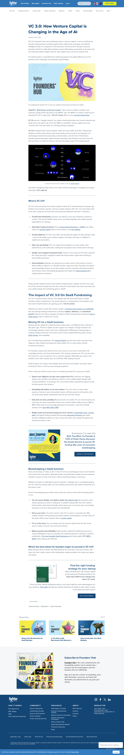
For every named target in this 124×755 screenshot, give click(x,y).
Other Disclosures (92, 737)
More (108, 11)
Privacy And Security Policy (54, 737)
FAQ (9, 714)
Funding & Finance (23, 11)
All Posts (11, 11)
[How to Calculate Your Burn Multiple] (91, 627)
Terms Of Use (39, 737)
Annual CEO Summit (37, 713)
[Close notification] (121, 744)
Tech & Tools (99, 11)
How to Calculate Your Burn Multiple (91, 639)
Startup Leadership (49, 11)
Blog (53, 729)
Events (78, 11)
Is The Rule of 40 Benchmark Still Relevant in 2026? (61, 639)
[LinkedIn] (109, 699)
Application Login (15, 737)
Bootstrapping (45, 606)
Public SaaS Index (58, 722)
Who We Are (77, 708)
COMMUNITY (35, 706)
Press (75, 716)
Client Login (27, 737)
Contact (76, 713)
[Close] (122, 752)
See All (103, 617)
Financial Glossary (58, 727)
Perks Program (35, 716)
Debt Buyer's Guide (58, 708)
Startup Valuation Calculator (57, 718)
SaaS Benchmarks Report (60, 724)
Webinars (61, 11)
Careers (75, 711)
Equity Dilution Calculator (61, 715)
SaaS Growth (36, 11)
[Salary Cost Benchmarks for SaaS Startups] (32, 627)
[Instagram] (96, 699)
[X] (105, 699)
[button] (67, 3)
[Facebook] (100, 699)
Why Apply (12, 711)
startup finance (34, 601)
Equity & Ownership (55, 606)
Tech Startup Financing (17, 716)
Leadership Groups (37, 711)
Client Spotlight (87, 11)
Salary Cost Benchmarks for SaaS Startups (32, 639)
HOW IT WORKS (15, 706)
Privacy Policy (75, 752)
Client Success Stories (38, 718)
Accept (116, 752)
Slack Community (36, 708)
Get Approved (13, 709)
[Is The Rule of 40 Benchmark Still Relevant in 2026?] (62, 627)
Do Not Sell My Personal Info (74, 737)
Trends (70, 11)
